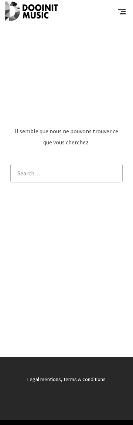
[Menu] (122, 11)
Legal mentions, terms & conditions (66, 379)
